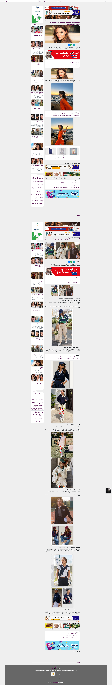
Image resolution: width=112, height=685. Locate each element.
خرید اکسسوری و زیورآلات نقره (74, 62)
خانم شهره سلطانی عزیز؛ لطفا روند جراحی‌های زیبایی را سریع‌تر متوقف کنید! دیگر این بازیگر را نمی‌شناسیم (64, 185)
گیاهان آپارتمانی (76, 66)
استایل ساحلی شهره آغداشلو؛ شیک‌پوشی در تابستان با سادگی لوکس (69, 184)
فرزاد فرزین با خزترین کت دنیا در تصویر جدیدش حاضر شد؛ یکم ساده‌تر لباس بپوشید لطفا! (66, 187)
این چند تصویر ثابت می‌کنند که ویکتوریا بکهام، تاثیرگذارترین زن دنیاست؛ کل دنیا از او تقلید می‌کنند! (65, 182)
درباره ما (52, 678)
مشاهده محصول (72, 157)
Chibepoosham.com (55, 682)
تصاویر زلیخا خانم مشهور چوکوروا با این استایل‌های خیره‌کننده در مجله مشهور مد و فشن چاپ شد (65, 113)
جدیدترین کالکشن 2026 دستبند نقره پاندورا (73, 64)
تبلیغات (55, 678)
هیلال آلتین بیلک (76, 199)
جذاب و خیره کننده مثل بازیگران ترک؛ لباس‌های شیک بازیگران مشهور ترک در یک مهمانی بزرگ (66, 115)
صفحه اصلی (60, 678)
